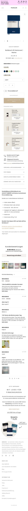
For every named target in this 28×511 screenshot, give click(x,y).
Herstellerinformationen (12, 177)
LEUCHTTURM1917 (14, 46)
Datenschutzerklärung (8, 490)
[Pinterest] (6, 455)
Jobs (3, 485)
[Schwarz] (7, 71)
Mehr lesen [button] (5, 291)
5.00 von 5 (18, 249)
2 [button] (12, 378)
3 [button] (14, 378)
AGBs (3, 496)
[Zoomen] (24, 14)
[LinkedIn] (13, 455)
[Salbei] (9, 71)
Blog (3, 469)
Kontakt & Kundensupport (9, 498)
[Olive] (11, 71)
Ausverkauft (14, 95)
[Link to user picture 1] (5, 344)
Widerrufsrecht (6, 493)
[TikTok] (9, 455)
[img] (5, 279)
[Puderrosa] (14, 71)
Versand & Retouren (7, 480)
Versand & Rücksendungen (12, 167)
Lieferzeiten (9, 163)
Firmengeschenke (7, 472)
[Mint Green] (16, 71)
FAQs (3, 483)
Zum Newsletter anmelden (9, 466)
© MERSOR (14, 505)
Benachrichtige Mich (14, 100)
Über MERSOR (5, 464)
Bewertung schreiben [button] (14, 255)
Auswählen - (17, 118)
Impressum (5, 488)
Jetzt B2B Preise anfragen (14, 412)
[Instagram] (2, 455)
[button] (7, 63)
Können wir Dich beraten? (12, 181)
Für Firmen (7, 172)
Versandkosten (18, 58)
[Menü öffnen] (3, 8)
